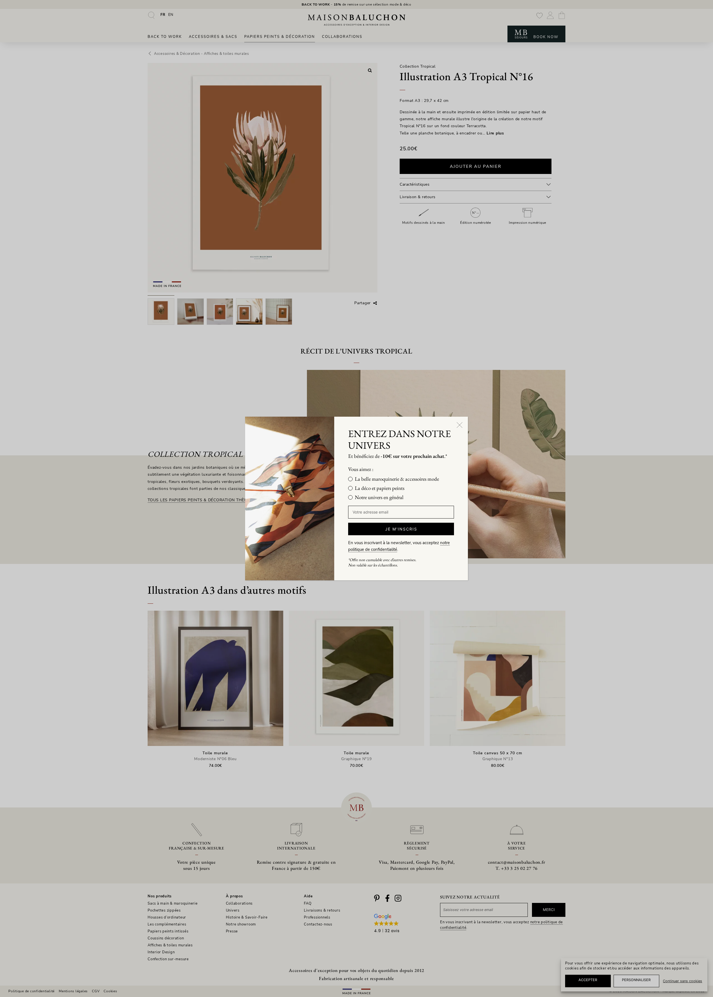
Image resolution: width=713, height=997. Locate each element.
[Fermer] (459, 425)
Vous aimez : (360, 469)
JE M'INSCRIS (401, 529)
